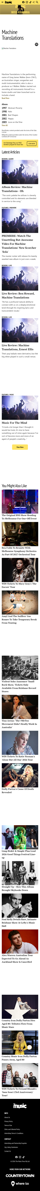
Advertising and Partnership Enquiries (15, 1143)
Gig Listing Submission (11, 1147)
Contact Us (7, 1151)
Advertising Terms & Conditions (13, 1133)
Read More (5, 98)
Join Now (31, 143)
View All (5, 125)
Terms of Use (8, 1125)
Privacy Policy (8, 1121)
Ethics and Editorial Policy (12, 1129)
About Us (7, 1117)
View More (20, 447)
